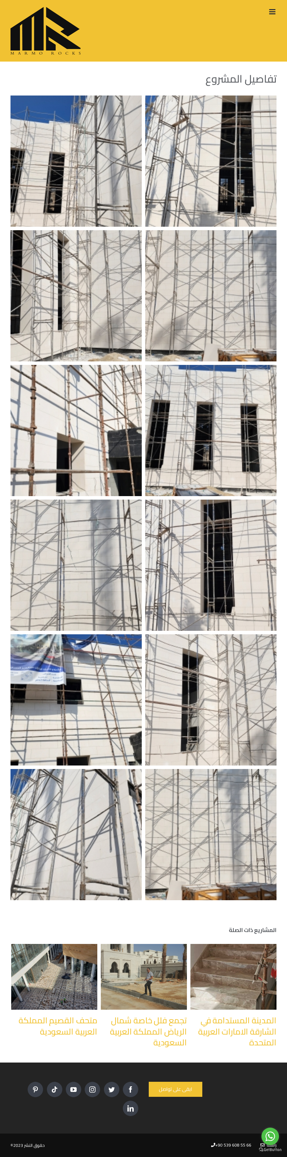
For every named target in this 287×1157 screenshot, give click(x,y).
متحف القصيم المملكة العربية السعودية (58, 1026)
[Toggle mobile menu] (272, 11)
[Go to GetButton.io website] (270, 1150)
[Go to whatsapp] (270, 1136)
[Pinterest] (35, 1089)
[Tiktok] (54, 1089)
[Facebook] (130, 1089)
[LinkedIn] (130, 1108)
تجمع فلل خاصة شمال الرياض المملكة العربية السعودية (148, 1031)
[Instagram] (92, 1089)
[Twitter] (111, 1089)
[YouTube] (73, 1089)
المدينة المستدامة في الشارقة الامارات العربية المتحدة (237, 1031)
